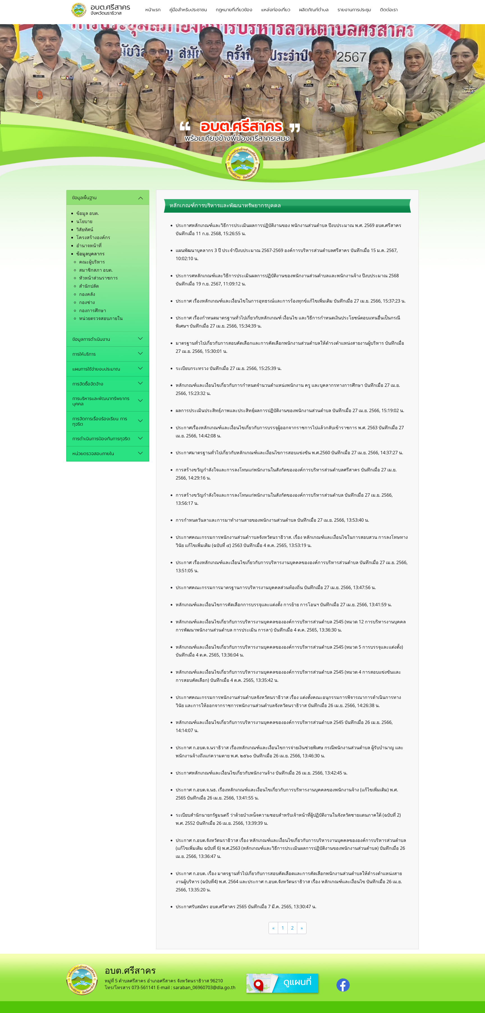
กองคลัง (87, 294)
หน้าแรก (153, 9)
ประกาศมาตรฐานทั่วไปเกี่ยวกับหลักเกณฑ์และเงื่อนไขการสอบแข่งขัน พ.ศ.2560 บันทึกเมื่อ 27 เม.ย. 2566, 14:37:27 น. (289, 452)
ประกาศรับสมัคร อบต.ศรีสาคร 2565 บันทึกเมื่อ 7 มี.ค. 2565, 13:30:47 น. (246, 906)
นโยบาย (84, 221)
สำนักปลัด (89, 286)
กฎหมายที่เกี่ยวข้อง (234, 9)
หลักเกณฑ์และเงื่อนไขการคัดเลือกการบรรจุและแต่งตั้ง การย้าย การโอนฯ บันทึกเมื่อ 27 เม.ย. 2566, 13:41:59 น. (284, 604)
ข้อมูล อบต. (87, 213)
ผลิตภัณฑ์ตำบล (314, 9)
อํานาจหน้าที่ (89, 245)
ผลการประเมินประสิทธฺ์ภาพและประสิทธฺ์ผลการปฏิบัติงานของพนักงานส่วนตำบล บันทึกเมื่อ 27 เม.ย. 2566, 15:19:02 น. (290, 410)
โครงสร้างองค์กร (93, 237)
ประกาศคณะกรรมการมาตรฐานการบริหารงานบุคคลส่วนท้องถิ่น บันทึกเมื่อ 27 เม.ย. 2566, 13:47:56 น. (276, 587)
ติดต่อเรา (389, 9)
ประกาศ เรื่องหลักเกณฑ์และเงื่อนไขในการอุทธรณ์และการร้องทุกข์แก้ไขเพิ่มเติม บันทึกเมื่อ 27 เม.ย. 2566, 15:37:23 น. (291, 301)
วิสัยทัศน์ (84, 229)
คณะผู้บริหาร (92, 262)
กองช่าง (87, 302)
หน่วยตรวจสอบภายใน (101, 318)
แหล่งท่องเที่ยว (275, 9)
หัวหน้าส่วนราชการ (98, 278)
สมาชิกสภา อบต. (96, 270)
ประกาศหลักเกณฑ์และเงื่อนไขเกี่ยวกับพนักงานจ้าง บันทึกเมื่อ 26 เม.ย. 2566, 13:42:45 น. (261, 773)
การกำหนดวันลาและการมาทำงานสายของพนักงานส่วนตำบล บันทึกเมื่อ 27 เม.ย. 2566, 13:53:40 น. (272, 520)
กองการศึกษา (92, 310)
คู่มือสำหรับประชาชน (188, 9)
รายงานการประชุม (354, 9)
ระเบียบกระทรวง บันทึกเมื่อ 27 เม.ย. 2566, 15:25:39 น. (229, 368)
